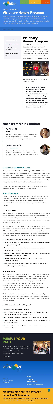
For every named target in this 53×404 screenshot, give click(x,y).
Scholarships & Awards (11, 40)
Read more (31, 401)
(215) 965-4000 (6, 382)
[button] (24, 2)
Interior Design (14, 148)
